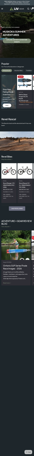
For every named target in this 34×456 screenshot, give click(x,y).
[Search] (28, 8)
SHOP (7, 105)
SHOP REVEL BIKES (17, 208)
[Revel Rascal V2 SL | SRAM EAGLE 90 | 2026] (25, 171)
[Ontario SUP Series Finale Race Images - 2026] (16, 245)
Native (21, 92)
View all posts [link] (5, 226)
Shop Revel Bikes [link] (6, 159)
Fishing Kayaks (7, 70)
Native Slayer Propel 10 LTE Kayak (23, 97)
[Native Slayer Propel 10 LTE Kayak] (24, 82)
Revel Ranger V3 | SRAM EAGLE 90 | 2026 (9, 185)
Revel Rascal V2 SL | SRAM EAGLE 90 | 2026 (24, 185)
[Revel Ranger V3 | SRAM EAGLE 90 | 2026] (9, 171)
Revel (5, 181)
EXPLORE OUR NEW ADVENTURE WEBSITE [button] (16, 41)
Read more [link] (6, 283)
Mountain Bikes (18, 70)
